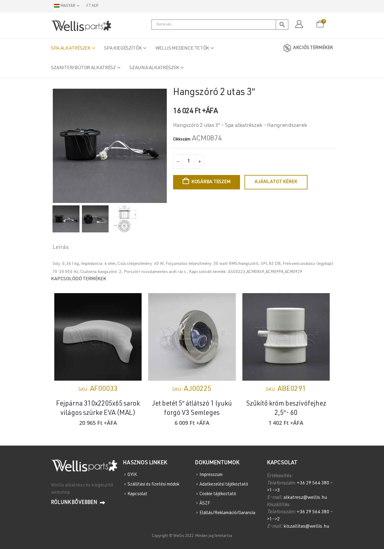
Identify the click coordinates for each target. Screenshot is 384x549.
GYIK (132, 475)
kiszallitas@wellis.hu (306, 526)
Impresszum (211, 475)
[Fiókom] (299, 24)
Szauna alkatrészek (154, 68)
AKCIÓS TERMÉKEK (313, 48)
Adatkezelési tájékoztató (224, 484)
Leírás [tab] (60, 248)
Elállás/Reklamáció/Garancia (227, 513)
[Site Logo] (81, 25)
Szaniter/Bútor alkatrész (83, 68)
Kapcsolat (137, 494)
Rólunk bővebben (74, 502)
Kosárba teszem (211, 182)
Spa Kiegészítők (123, 48)
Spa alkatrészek (71, 48)
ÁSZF (205, 503)
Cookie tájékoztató (218, 494)
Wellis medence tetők (182, 48)
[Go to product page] (98, 337)
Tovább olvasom (319, 303)
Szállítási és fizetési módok (153, 484)
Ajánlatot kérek (276, 182)
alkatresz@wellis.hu (305, 497)
